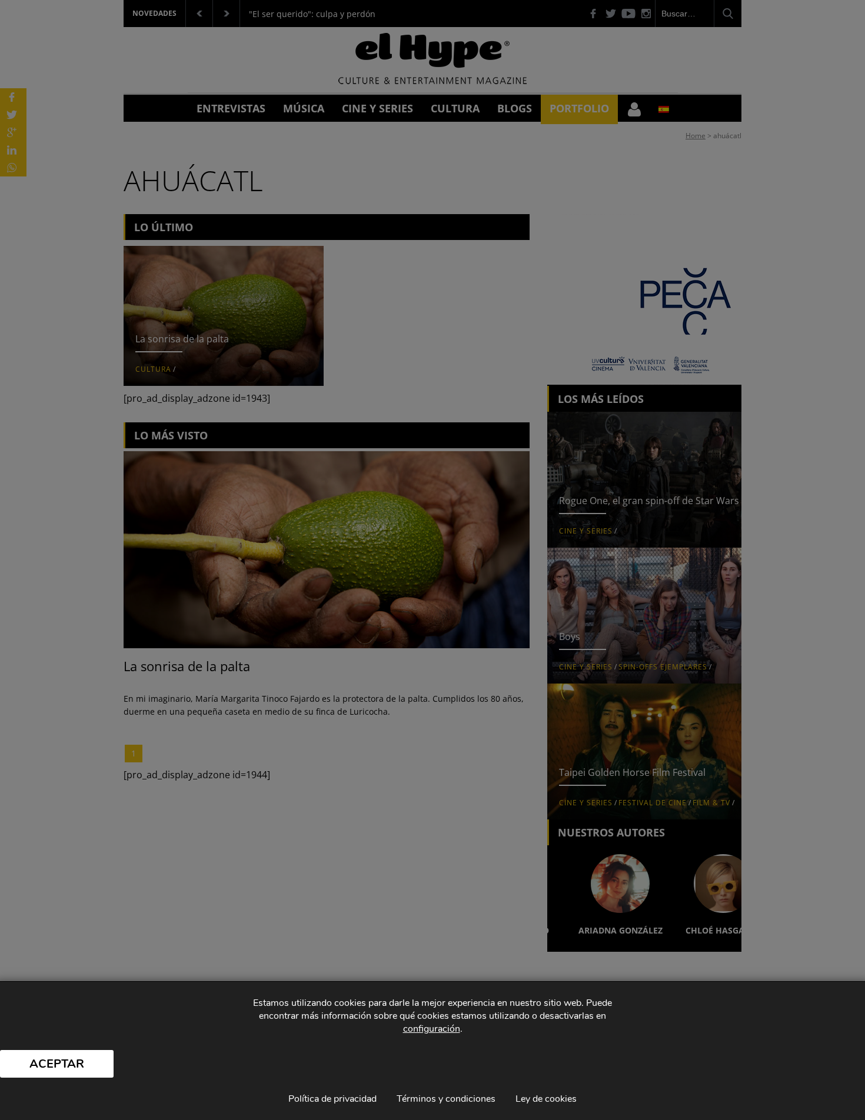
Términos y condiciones (446, 1098)
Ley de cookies (546, 1098)
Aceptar (56, 1064)
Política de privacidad (332, 1098)
